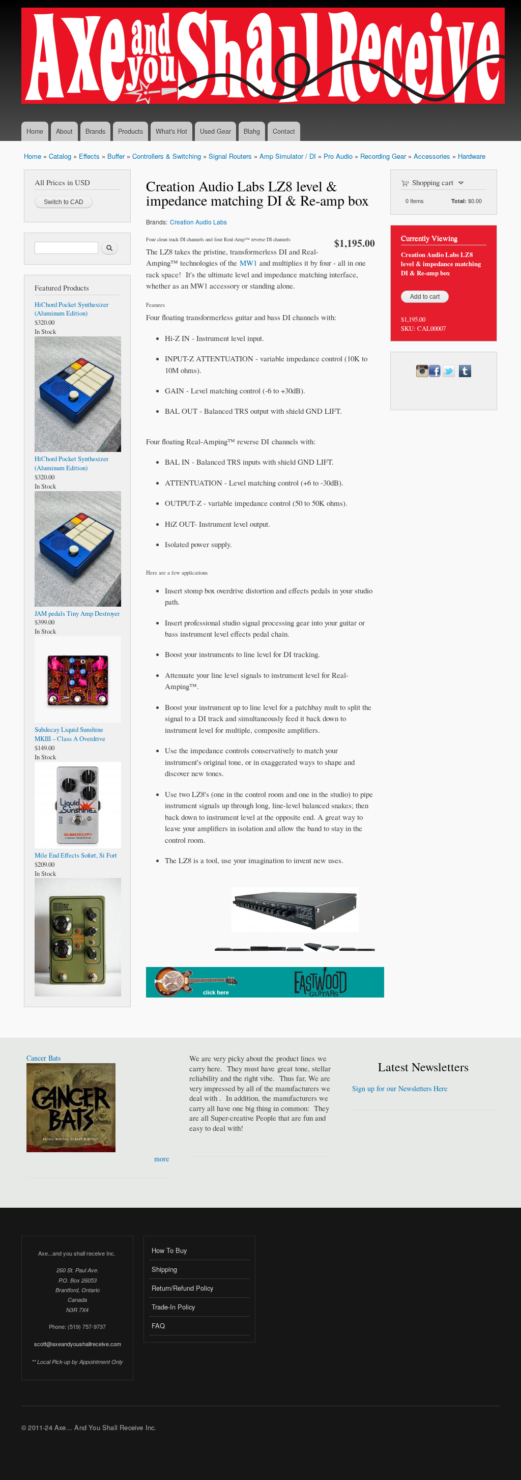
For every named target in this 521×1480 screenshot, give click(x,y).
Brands (95, 131)
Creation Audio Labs (198, 221)
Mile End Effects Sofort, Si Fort (76, 855)
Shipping (164, 1269)
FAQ (158, 1325)
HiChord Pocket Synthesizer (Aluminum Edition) (71, 309)
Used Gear (215, 131)
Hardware (471, 156)
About (64, 131)
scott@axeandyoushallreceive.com (77, 1344)
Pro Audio (338, 156)
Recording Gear (383, 156)
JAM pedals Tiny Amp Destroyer (77, 613)
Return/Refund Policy (182, 1288)
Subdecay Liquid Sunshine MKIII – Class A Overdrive (70, 734)
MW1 (248, 263)
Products (130, 131)
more (161, 1158)
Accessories (432, 156)
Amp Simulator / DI (287, 156)
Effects (89, 156)
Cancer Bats (43, 1058)
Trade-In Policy (173, 1307)
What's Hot (171, 131)
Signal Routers (230, 156)
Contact (284, 131)
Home (34, 131)
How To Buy (169, 1250)
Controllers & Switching (166, 156)
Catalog (60, 156)
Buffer (116, 156)
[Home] (264, 57)
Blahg (252, 131)
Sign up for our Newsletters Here (399, 1088)
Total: (459, 201)
